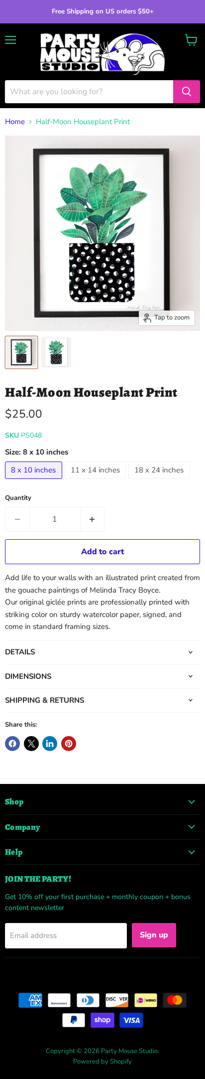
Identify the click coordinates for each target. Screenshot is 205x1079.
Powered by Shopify (102, 1061)
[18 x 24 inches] (160, 481)
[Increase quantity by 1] (93, 519)
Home (15, 122)
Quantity (18, 498)
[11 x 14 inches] (97, 481)
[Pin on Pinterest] (68, 743)
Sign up (154, 934)
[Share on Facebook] (12, 743)
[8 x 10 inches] (35, 481)
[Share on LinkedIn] (49, 743)
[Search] (186, 91)
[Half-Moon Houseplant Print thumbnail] (21, 352)
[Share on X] (31, 743)
